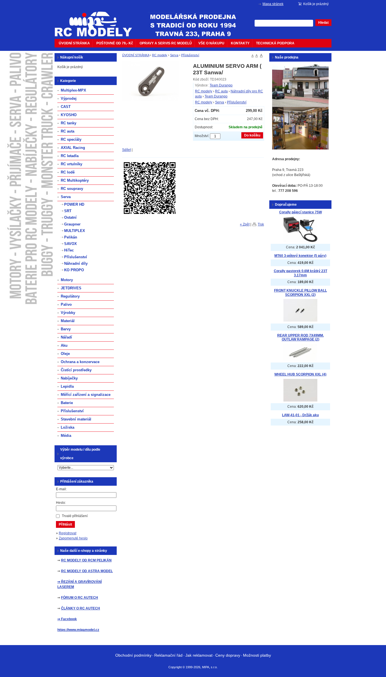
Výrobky (68, 313)
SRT (67, 211)
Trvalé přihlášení (75, 516)
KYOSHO (69, 115)
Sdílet (126, 150)
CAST (66, 107)
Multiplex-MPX (73, 90)
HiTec (69, 250)
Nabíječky (69, 378)
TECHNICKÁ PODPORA (275, 43)
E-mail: (61, 489)
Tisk (261, 224)
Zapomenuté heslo (73, 538)
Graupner (72, 224)
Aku (64, 345)
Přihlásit (65, 524)
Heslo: (61, 503)
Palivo (66, 304)
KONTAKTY (240, 43)
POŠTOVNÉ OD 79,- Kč (114, 43)
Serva (174, 55)
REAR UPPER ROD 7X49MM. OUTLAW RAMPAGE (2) (300, 337)
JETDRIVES (71, 288)
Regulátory (70, 296)
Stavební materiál (76, 419)
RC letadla (70, 156)
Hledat (323, 23)
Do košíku (252, 135)
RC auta (221, 91)
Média (66, 435)
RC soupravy (72, 188)
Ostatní (70, 217)
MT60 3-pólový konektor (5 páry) (300, 256)
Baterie (67, 403)
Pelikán (70, 237)
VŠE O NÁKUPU (211, 43)
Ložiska (67, 427)
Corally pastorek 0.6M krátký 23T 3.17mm (300, 273)
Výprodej (69, 98)
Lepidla (67, 386)
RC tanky (68, 123)
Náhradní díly (76, 263)
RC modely (159, 55)
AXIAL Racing (73, 148)
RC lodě (68, 172)
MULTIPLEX (74, 231)
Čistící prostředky (76, 370)
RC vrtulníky (71, 164)
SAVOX (70, 244)
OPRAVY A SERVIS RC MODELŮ (166, 43)
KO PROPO (74, 270)
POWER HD (74, 204)
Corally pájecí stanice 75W (300, 212)
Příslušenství (190, 55)
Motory (67, 280)
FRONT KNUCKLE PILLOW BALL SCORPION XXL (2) (300, 292)
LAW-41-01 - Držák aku (300, 415)
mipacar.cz (97, 20)
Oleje (65, 353)
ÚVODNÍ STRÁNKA (74, 43)
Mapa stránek (273, 4)
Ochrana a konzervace (80, 362)
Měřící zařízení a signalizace (85, 394)
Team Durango (221, 85)
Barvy (66, 329)
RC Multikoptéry (75, 180)
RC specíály (71, 139)
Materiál (68, 321)
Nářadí (66, 337)
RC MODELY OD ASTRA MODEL (87, 571)
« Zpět (245, 224)
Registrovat (67, 533)
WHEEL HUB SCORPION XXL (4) (300, 374)
